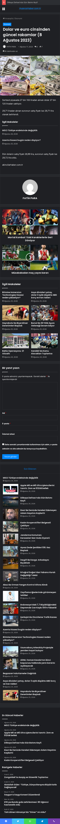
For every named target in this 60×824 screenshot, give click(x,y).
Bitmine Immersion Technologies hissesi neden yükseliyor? (13, 295)
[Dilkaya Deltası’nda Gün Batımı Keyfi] (10, 501)
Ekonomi (18, 18)
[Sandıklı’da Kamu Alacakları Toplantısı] (44, 340)
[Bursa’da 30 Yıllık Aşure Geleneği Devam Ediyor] (44, 312)
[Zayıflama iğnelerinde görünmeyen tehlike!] (10, 596)
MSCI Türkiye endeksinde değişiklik (19, 130)
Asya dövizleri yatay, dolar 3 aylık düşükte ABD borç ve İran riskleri (44, 295)
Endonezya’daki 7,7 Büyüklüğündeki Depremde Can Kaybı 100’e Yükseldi (38, 606)
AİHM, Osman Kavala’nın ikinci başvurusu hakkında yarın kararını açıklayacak (37, 663)
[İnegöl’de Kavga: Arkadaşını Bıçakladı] (10, 563)
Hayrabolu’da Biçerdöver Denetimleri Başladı (15, 324)
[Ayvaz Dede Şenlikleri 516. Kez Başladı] (10, 551)
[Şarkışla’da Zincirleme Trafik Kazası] (10, 621)
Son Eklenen (30, 468)
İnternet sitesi (8, 434)
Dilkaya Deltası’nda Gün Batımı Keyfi (22, 2)
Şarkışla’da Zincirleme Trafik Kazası (38, 617)
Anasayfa (9, 18)
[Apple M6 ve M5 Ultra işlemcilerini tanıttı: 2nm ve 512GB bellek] (10, 489)
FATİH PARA (11, 47)
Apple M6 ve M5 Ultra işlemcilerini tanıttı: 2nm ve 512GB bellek (37, 487)
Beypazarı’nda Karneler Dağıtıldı (19, 673)
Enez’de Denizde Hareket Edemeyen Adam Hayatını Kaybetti (38, 512)
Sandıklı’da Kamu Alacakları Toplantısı (41, 352)
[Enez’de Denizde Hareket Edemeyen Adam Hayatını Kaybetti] (10, 514)
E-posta (6, 423)
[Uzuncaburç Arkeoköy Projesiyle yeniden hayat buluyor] (10, 651)
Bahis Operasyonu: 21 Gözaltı (13, 352)
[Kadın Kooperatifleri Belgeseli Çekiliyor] (10, 526)
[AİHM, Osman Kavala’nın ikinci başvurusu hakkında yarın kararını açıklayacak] (10, 664)
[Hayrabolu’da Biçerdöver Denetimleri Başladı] (15, 312)
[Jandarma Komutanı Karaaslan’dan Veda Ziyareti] (10, 539)
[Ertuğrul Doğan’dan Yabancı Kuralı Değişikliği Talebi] (10, 576)
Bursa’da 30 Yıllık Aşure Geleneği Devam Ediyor (43, 324)
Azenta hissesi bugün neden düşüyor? (21, 140)
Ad (4, 413)
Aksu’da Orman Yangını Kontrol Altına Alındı (25, 584)
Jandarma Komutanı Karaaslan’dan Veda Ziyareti (35, 536)
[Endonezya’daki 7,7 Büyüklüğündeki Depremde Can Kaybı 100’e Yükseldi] (10, 608)
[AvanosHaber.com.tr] (30, 8)
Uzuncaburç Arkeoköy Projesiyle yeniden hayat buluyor (36, 649)
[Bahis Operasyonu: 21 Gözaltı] (15, 340)
